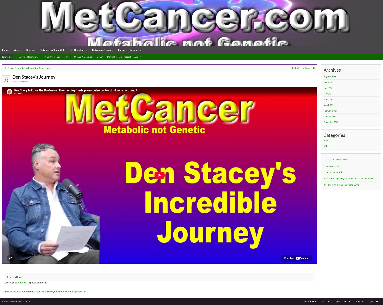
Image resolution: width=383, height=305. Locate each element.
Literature (7, 56)
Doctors (30, 49)
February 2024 (330, 110)
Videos (17, 49)
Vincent (18, 81)
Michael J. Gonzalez (83, 56)
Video (25, 81)
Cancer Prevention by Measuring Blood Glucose (29, 68)
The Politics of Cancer (301, 68)
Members (348, 301)
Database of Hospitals (52, 49)
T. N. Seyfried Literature (26, 56)
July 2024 (328, 82)
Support (137, 56)
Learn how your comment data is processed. (64, 291)
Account (135, 49)
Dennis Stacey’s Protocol (119, 56)
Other (100, 56)
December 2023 (331, 122)
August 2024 (330, 76)
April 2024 (328, 99)
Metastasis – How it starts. (336, 159)
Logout (337, 301)
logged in (22, 282)
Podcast (327, 140)
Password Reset (311, 301)
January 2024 (330, 116)
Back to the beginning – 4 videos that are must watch (348, 178)
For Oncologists (79, 49)
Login (370, 301)
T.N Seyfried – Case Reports (56, 56)
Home (5, 49)
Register (360, 301)
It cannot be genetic (333, 172)
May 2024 (328, 93)
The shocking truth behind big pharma (341, 184)
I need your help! (331, 166)
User (378, 301)
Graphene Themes (23, 301)
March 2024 (329, 105)
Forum (121, 49)
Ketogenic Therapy (103, 49)
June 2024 (328, 88)
